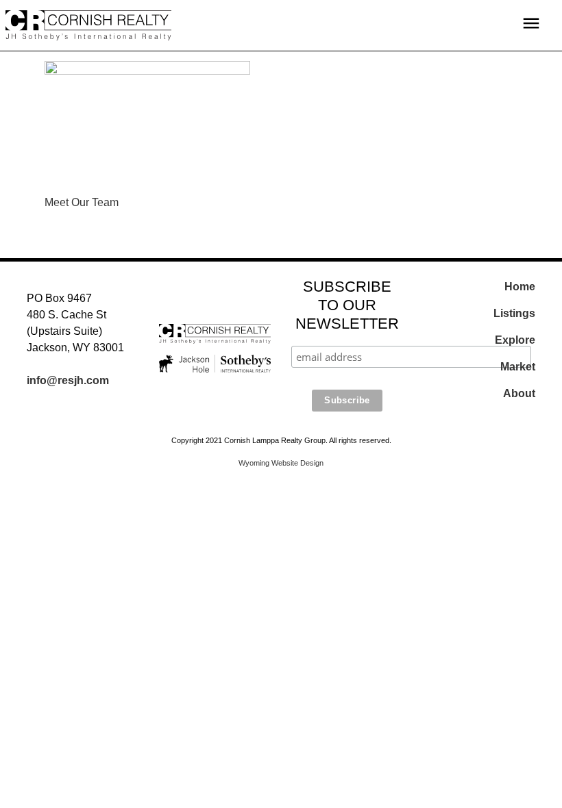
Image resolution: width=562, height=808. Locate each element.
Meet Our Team (82, 202)
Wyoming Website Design (281, 463)
